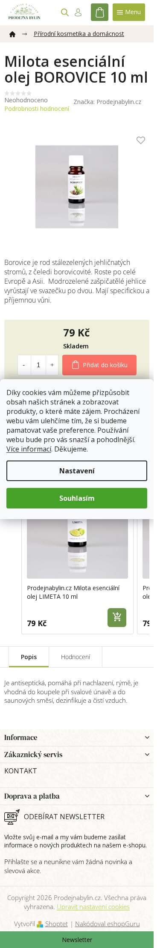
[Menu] (129, 12)
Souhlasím (77, 498)
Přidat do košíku (105, 365)
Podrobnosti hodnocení (36, 108)
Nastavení (77, 470)
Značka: (107, 102)
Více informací (28, 449)
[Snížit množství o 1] (24, 365)
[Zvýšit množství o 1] (52, 365)
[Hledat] (64, 12)
